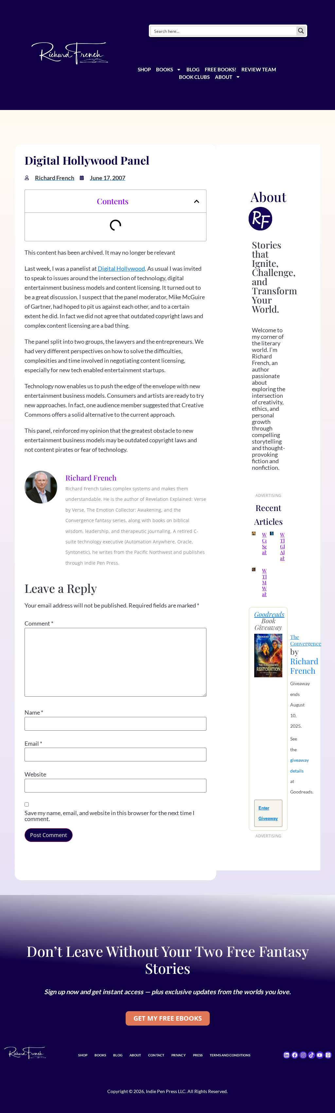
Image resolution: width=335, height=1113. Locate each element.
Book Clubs (194, 77)
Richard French (304, 666)
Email (33, 743)
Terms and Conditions (230, 1055)
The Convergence (305, 640)
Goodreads (269, 614)
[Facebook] (294, 1055)
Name (34, 712)
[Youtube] (319, 1055)
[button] (197, 201)
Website (35, 774)
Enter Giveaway (268, 813)
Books (164, 69)
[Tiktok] (311, 1055)
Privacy (178, 1055)
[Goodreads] (328, 1055)
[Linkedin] (286, 1055)
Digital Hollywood (121, 268)
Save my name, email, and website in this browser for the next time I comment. (110, 816)
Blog (193, 69)
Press (198, 1055)
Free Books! (220, 69)
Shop (144, 69)
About (223, 77)
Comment (39, 623)
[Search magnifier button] (301, 30)
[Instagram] (303, 1055)
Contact (156, 1055)
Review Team (258, 69)
